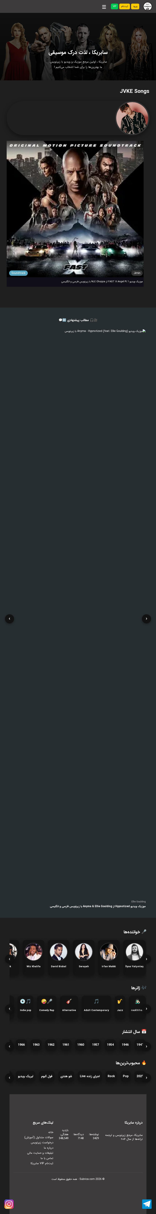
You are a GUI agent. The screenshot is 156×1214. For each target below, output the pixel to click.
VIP (114, 6)
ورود (135, 6)
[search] (94, 6)
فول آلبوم (46, 1076)
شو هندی (66, 1076)
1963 (36, 1044)
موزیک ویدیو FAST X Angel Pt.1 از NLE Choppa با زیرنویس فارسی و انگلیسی (102, 282)
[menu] (104, 6)
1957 (95, 1044)
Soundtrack (18, 273)
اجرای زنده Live (90, 1076)
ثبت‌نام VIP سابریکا (41, 1163)
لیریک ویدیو (25, 1076)
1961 (65, 1044)
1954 (110, 1044)
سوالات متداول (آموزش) (38, 1137)
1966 (21, 1044)
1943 (140, 1044)
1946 (125, 1044)
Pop (126, 1076)
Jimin (137, 273)
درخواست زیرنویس (42, 1142)
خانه (50, 1132)
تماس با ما (47, 1158)
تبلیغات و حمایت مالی (40, 1153)
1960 (80, 1044)
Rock (111, 1076)
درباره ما (48, 1148)
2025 (140, 1076)
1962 (51, 1044)
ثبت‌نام (124, 6)
